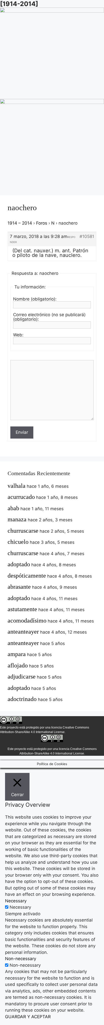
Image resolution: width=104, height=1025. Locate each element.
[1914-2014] (19, 4)
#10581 (87, 236)
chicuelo (18, 541)
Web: (18, 335)
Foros (41, 223)
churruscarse (23, 530)
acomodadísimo (27, 620)
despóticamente (27, 575)
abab (13, 508)
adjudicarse (22, 676)
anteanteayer (23, 631)
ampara (17, 654)
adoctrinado (22, 699)
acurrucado (21, 497)
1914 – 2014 (20, 223)
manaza (17, 519)
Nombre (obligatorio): (35, 299)
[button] (52, 94)
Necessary (20, 907)
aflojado (18, 665)
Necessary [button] (16, 900)
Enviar (22, 432)
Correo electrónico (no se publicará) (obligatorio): (49, 316)
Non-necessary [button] (20, 958)
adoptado (19, 564)
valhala (16, 485)
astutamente (22, 609)
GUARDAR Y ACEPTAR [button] (28, 1016)
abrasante (19, 586)
